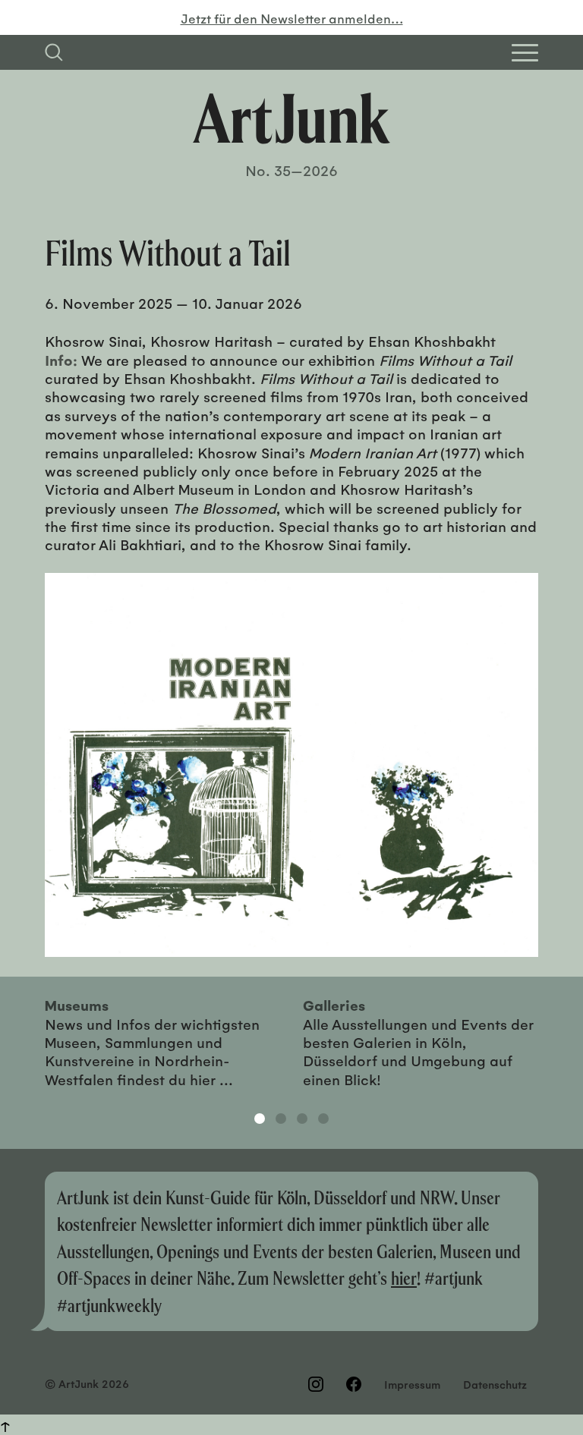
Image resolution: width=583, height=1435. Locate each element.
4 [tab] (323, 1118)
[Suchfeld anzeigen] (54, 52)
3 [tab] (302, 1118)
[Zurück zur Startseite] (291, 118)
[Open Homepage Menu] (525, 52)
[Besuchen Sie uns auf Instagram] (315, 1384)
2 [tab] (281, 1118)
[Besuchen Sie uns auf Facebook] (353, 1384)
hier (404, 1277)
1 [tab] (259, 1118)
